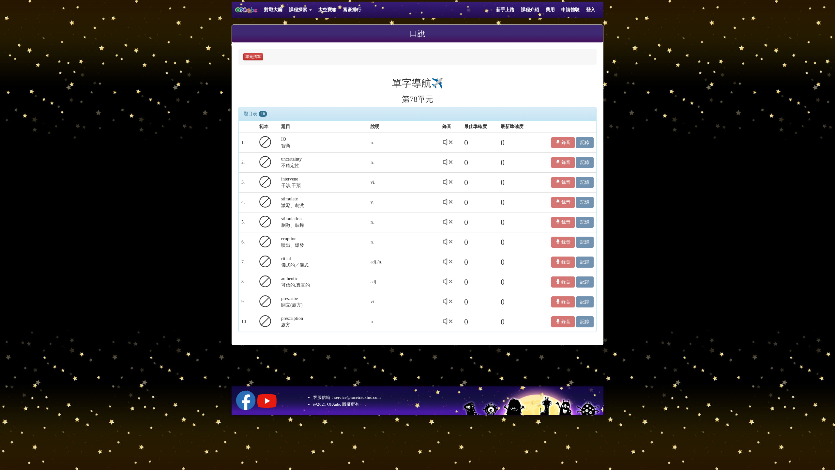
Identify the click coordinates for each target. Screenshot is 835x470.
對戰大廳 (273, 9)
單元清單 (253, 57)
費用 (550, 9)
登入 (590, 9)
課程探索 (299, 9)
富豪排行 (352, 9)
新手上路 (505, 9)
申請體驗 (570, 9)
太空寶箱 (327, 9)
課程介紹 (530, 9)
